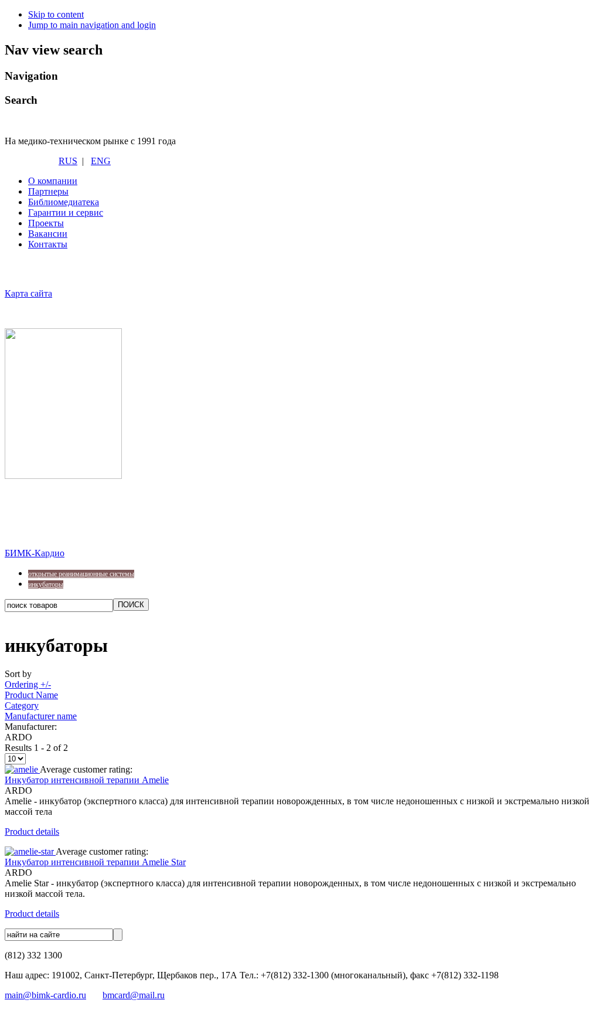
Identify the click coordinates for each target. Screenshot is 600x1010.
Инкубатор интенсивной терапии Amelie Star (95, 862)
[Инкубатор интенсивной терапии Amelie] (22, 769)
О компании (52, 181)
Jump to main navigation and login (92, 25)
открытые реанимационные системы (81, 574)
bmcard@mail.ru (134, 995)
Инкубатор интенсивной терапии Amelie (87, 780)
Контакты (47, 244)
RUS (68, 161)
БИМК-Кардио (34, 553)
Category (22, 705)
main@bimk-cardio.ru (45, 995)
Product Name (31, 695)
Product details (32, 831)
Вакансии (47, 234)
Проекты (46, 223)
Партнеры (48, 191)
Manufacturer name (41, 716)
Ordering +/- (28, 684)
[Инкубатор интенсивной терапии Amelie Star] (30, 851)
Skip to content (56, 14)
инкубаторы (45, 584)
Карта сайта (28, 293)
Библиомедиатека (63, 202)
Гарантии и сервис (65, 212)
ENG (101, 161)
